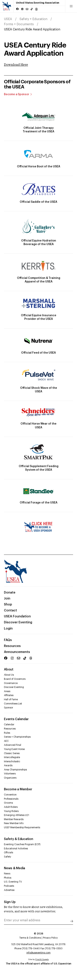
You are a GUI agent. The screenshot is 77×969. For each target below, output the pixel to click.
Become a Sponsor (16, 94)
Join (7, 598)
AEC (6, 741)
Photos (7, 878)
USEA (8, 19)
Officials (8, 852)
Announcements (17, 652)
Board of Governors (14, 679)
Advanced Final (12, 745)
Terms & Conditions (30, 938)
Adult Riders (11, 807)
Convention (10, 794)
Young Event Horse (14, 749)
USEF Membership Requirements (22, 827)
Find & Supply (42, 959)
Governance (11, 683)
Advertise (9, 890)
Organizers (10, 778)
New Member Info (13, 823)
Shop (8, 604)
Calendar (9, 724)
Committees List (13, 703)
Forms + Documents (19, 24)
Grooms (8, 803)
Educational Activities (16, 848)
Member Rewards (13, 819)
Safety (7, 857)
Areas (7, 691)
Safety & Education (18, 839)
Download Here (16, 65)
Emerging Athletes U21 (16, 815)
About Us (9, 675)
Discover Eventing (18, 622)
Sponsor (8, 707)
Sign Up (10, 902)
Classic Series (12, 753)
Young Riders (11, 811)
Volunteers (10, 773)
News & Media (14, 868)
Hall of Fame (11, 699)
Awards (8, 765)
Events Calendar (16, 719)
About (8, 669)
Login (8, 628)
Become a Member (18, 789)
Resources (12, 646)
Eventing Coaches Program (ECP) (22, 844)
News (7, 873)
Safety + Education (33, 19)
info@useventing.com (38, 953)
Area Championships (15, 769)
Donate (9, 592)
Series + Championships (17, 737)
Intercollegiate (12, 757)
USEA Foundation (17, 616)
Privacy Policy (50, 938)
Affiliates (8, 695)
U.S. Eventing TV (13, 882)
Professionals (11, 799)
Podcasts (9, 886)
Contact (10, 610)
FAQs (8, 640)
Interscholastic (12, 761)
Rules (7, 733)
